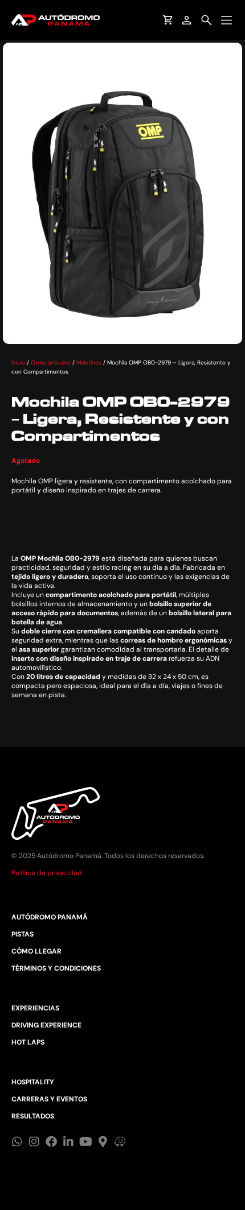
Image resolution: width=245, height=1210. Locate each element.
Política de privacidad (46, 872)
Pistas (22, 934)
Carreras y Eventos (49, 1099)
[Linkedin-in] (68, 1141)
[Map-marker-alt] (102, 1141)
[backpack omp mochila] (122, 193)
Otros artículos (51, 362)
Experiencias (35, 1008)
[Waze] (119, 1141)
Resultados (32, 1116)
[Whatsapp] (17, 1141)
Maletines (88, 362)
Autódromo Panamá (49, 917)
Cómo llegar (36, 951)
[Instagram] (34, 1141)
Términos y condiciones (56, 968)
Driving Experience (46, 1025)
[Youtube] (85, 1141)
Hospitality (32, 1082)
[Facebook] (51, 1141)
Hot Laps (27, 1042)
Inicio (18, 362)
